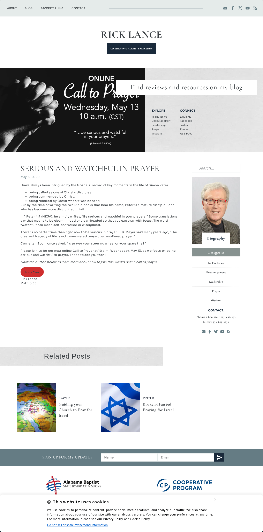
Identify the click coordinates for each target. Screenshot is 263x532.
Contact (78, 8)
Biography (216, 238)
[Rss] (255, 8)
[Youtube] (248, 8)
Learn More (32, 272)
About (12, 8)
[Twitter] (216, 332)
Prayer (64, 398)
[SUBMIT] (219, 457)
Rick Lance (131, 34)
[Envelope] (225, 8)
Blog (29, 8)
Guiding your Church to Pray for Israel (75, 410)
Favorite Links (52, 8)
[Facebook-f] (233, 8)
